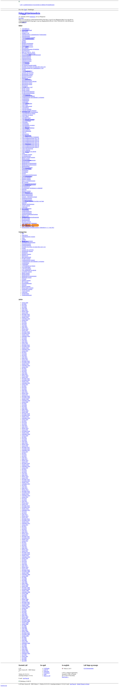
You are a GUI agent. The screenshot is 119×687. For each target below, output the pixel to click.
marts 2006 (25, 630)
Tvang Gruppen (26, 205)
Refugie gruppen (26, 286)
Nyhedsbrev (25, 172)
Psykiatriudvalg (26, 186)
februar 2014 (25, 503)
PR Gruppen (25, 182)
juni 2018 (24, 438)
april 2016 (24, 473)
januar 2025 (25, 330)
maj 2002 (24, 658)
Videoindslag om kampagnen (29, 223)
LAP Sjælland (25, 128)
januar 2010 (25, 568)
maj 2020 (24, 406)
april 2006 (24, 628)
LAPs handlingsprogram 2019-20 (30, 141)
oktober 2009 (25, 573)
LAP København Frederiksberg (30, 112)
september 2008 (26, 592)
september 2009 (26, 574)
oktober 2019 (25, 416)
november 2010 (26, 554)
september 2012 (26, 523)
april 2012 (24, 530)
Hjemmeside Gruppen (27, 74)
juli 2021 (24, 386)
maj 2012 (24, 529)
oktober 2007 (25, 605)
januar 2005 (25, 641)
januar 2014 (25, 504)
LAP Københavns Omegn (28, 113)
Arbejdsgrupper (26, 36)
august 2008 (25, 593)
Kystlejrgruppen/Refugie (28, 91)
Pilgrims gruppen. (26, 179)
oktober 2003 (25, 652)
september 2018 (26, 434)
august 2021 (25, 384)
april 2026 (24, 308)
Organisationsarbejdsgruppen (29, 175)
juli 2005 (24, 637)
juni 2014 (24, 498)
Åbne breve (25, 31)
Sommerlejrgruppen (27, 198)
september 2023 (26, 349)
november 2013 (26, 507)
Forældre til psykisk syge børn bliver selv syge (34, 66)
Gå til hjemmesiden (89, 668)
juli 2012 (24, 526)
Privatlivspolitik (26, 218)
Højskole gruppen (26, 254)
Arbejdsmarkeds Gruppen (28, 37)
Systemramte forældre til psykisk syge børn (33, 201)
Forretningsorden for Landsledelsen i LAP (32, 68)
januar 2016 (25, 478)
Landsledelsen (25, 99)
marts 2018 (25, 443)
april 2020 (24, 408)
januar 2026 (25, 313)
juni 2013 (24, 511)
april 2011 (24, 546)
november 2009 (26, 571)
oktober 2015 (25, 482)
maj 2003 (24, 655)
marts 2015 (25, 488)
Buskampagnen (26, 220)
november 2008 (26, 589)
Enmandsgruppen (26, 55)
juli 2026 (24, 304)
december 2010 (26, 552)
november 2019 (26, 415)
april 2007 (24, 614)
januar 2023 (25, 359)
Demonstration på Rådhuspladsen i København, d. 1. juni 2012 (38, 227)
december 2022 (26, 361)
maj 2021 (24, 389)
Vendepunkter (25, 210)
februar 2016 (25, 476)
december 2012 (26, 519)
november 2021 (26, 380)
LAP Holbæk (25, 107)
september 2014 (26, 495)
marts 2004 (25, 649)
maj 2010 (24, 563)
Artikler (24, 40)
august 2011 (25, 541)
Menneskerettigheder (27, 167)
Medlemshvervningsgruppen (29, 163)
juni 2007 (24, 611)
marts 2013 (25, 514)
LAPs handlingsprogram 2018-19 (30, 140)
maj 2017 (24, 456)
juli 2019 (24, 421)
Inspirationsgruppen (27, 80)
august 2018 (25, 435)
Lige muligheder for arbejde (29, 151)
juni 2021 (24, 387)
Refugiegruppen (26, 192)
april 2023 (24, 356)
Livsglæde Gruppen (27, 154)
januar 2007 (25, 618)
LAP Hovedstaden (26, 109)
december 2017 (26, 447)
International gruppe (27, 83)
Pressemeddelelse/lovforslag (29, 183)
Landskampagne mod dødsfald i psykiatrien (33, 97)
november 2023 (26, 346)
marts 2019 (25, 427)
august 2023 (25, 351)
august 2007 (25, 608)
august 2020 (25, 402)
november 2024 (26, 333)
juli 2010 (24, 560)
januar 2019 (25, 430)
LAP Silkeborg (26, 126)
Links (23, 153)
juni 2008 (24, 595)
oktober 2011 (25, 539)
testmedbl (24, 202)
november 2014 (26, 492)
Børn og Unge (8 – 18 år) (28, 52)
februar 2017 (25, 460)
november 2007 (26, 603)
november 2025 (26, 316)
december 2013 (26, 506)
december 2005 (26, 633)
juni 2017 (24, 454)
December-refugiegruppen (28, 53)
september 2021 (26, 383)
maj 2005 (24, 639)
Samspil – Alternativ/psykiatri (29, 197)
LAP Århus (25, 104)
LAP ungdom (25, 134)
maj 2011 (24, 545)
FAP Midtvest (25, 28)
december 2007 (26, 602)
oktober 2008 (25, 590)
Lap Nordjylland (26, 267)
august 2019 (25, 419)
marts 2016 (25, 475)
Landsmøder (25, 102)
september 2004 (26, 643)
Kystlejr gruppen (26, 258)
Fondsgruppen (25, 62)
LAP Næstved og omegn (28, 119)
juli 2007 (24, 609)
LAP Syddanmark (26, 131)
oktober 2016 (25, 465)
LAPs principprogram (27, 148)
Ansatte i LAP (25, 33)
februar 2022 (25, 375)
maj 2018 (24, 440)
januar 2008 (25, 601)
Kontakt (24, 87)
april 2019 (24, 425)
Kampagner (25, 85)
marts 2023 (25, 358)
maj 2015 (24, 485)
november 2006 (26, 621)
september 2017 (26, 450)
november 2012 (26, 520)
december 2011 (26, 536)
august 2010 (25, 558)
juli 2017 (24, 453)
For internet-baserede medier (29, 65)
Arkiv (23, 238)
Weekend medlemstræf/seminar (30, 214)
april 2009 (24, 582)
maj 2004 (24, 646)
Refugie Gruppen (26, 191)
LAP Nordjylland (26, 121)
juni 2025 (24, 323)
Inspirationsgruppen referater (29, 81)
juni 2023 (24, 354)
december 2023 (26, 345)
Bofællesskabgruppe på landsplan (30, 49)
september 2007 (26, 606)
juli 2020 (24, 403)
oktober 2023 (25, 348)
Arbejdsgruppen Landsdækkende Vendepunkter (34, 34)
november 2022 (26, 362)
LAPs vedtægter (26, 150)
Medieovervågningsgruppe (29, 160)
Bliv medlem (25, 47)
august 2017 (25, 451)
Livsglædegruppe (26, 156)
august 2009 (25, 576)
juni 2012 (24, 527)
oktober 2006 (25, 622)
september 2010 (26, 557)
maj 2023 (24, 355)
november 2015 (26, 481)
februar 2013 (25, 516)
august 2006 (25, 624)
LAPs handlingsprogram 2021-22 (30, 142)
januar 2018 (25, 446)
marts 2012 (25, 532)
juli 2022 (24, 368)
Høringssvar (25, 78)
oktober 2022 (25, 364)
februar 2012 (25, 533)
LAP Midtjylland (26, 118)
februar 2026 (25, 311)
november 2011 (26, 538)
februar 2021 (25, 393)
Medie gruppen (26, 159)
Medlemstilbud (25, 166)
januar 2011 (25, 551)
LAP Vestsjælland (26, 135)
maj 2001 (24, 659)
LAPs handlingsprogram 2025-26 (30, 145)
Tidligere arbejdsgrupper (28, 204)
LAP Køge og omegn (27, 115)
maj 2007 (24, 612)
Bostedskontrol (26, 50)
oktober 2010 (25, 555)
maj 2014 (24, 500)
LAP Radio (25, 122)
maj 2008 (24, 596)
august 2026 (25, 302)
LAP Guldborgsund (27, 106)
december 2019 (26, 413)
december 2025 (26, 314)
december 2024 (26, 332)
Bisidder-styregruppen (27, 43)
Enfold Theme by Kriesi (83, 684)
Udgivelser (24, 207)
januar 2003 (25, 656)
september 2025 (26, 318)
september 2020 (26, 400)
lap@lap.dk (26, 678)
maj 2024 (24, 339)
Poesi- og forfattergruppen (28, 180)
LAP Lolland (25, 116)
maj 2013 (24, 513)
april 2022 (24, 373)
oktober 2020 (25, 399)
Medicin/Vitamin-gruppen (28, 157)
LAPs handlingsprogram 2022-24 (30, 144)
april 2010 (24, 564)
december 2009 (26, 570)
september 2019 (26, 418)
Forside (24, 69)
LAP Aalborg (25, 103)
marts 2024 (25, 342)
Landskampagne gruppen (28, 96)
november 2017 (26, 449)
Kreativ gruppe (26, 88)
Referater (24, 189)
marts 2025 (25, 327)
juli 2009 (24, 577)
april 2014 (24, 501)
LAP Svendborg (26, 129)
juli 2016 (24, 469)
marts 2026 (25, 310)
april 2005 (24, 640)
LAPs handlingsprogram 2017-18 (30, 138)
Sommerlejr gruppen (27, 289)
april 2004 (24, 647)
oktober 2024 (25, 335)
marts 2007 (25, 615)
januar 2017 (25, 462)
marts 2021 (25, 392)
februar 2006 (25, 631)
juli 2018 (24, 437)
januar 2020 (25, 412)
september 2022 (26, 365)
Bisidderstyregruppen (27, 45)
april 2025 (24, 326)
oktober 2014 (25, 494)
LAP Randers (25, 123)
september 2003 (26, 653)
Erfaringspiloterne (26, 56)
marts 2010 (25, 565)
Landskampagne (26, 94)
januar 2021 (25, 394)
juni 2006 (24, 627)
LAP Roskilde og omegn (28, 125)
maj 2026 (24, 307)
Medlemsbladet (26, 161)
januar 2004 (25, 650)
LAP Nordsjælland (27, 30)
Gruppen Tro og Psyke (28, 72)
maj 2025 (24, 324)
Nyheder (24, 279)
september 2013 (26, 510)
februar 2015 (25, 489)
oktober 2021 (25, 381)
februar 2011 (25, 549)
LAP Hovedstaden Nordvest (29, 110)
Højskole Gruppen (26, 77)
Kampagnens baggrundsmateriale (30, 217)
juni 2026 (24, 305)
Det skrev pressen (26, 221)
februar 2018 (25, 444)
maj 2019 (24, 424)
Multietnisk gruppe (26, 169)
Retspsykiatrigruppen (27, 194)
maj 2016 (24, 472)
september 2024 (26, 336)
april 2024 (24, 340)
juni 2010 (24, 561)
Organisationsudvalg (27, 176)
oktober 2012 (25, 522)
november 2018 (26, 431)
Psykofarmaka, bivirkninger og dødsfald (32, 188)
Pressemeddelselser (27, 283)
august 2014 (25, 497)
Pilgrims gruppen (26, 178)
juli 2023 (24, 352)
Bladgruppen (25, 46)
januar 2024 (25, 343)
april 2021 (24, 390)
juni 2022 (24, 370)
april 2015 (24, 487)
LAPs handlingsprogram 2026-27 (30, 147)
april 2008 (24, 598)
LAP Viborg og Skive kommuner (30, 137)
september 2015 (26, 484)
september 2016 (26, 466)
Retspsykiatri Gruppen (27, 287)
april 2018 (24, 441)
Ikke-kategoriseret (26, 257)
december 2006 (26, 620)
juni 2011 (24, 544)
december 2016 (26, 463)
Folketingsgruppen (26, 59)
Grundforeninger (26, 71)
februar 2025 (25, 329)
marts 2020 (25, 409)
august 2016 (25, 468)
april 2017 (24, 457)
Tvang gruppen (26, 290)
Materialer (24, 224)
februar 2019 (25, 428)
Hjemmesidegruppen (27, 75)
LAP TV (24, 132)
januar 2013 (25, 517)
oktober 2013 (25, 508)
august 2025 (25, 320)
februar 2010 (25, 567)
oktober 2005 (25, 636)
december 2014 (26, 491)
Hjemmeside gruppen (27, 251)
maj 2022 (24, 371)
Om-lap (24, 173)
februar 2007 (25, 617)
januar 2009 (25, 586)
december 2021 (26, 378)
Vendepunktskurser (27, 211)
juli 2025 (24, 321)
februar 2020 (25, 411)
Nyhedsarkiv (25, 170)
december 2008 (26, 587)
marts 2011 (24, 548)
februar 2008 (25, 599)
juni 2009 (24, 579)
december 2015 (26, 479)
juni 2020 (24, 405)
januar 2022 (25, 377)
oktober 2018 (25, 432)
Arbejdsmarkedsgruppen (28, 39)
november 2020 (26, 397)
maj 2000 (24, 660)
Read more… (65, 677)
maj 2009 (24, 580)
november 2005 (26, 634)
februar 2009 (25, 584)
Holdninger (32, 16)
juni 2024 (24, 337)
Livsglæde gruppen (27, 271)
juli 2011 (24, 542)
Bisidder (24, 42)
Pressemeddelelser (26, 185)
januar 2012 (25, 535)
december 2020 (26, 396)
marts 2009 (25, 583)
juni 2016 (24, 470)
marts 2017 (25, 459)
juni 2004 (24, 644)
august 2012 (25, 525)
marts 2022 (25, 374)
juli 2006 (24, 625)
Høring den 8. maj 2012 (28, 226)
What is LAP (25, 216)
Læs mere (21, 18)
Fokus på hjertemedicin (29, 13)
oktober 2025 (25, 317)
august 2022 (25, 367)
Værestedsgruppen (26, 208)
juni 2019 (24, 422)
